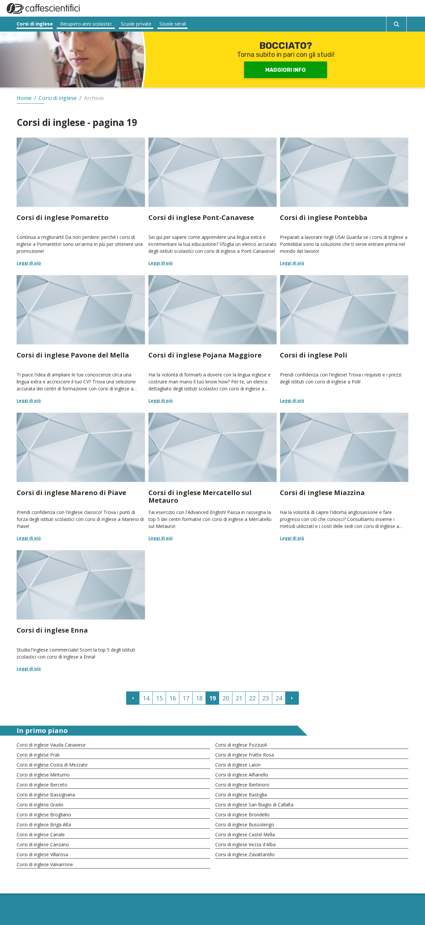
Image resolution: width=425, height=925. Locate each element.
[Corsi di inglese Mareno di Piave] (81, 476)
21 (239, 698)
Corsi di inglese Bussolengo (244, 824)
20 (225, 698)
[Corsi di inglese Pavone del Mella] (81, 339)
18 (199, 698)
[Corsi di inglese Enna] (81, 610)
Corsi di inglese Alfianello (241, 774)
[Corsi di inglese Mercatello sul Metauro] (212, 476)
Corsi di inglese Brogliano (44, 814)
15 (159, 698)
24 (279, 698)
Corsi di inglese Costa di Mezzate (52, 765)
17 (186, 698)
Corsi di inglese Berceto (42, 784)
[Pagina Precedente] (132, 698)
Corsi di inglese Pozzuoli (241, 745)
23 (265, 698)
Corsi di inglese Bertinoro (242, 784)
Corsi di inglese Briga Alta (44, 824)
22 (252, 698)
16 (172, 698)
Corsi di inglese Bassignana (46, 794)
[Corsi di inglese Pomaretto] (81, 201)
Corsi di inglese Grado (40, 804)
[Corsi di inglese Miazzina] (344, 476)
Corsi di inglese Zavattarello (245, 854)
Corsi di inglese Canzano (43, 844)
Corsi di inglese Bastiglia (241, 794)
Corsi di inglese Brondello (242, 814)
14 (146, 698)
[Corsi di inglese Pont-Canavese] (212, 201)
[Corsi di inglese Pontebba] (344, 201)
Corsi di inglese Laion (238, 765)
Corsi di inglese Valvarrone (45, 864)
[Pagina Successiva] (292, 698)
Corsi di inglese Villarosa (42, 854)
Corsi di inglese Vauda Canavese (51, 745)
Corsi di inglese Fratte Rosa (244, 755)
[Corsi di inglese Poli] (344, 339)
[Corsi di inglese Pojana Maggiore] (212, 339)
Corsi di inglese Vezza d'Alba (245, 844)
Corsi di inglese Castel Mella (245, 834)
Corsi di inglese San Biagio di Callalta (254, 804)
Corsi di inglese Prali (38, 755)
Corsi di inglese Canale (41, 834)
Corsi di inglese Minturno (43, 774)
